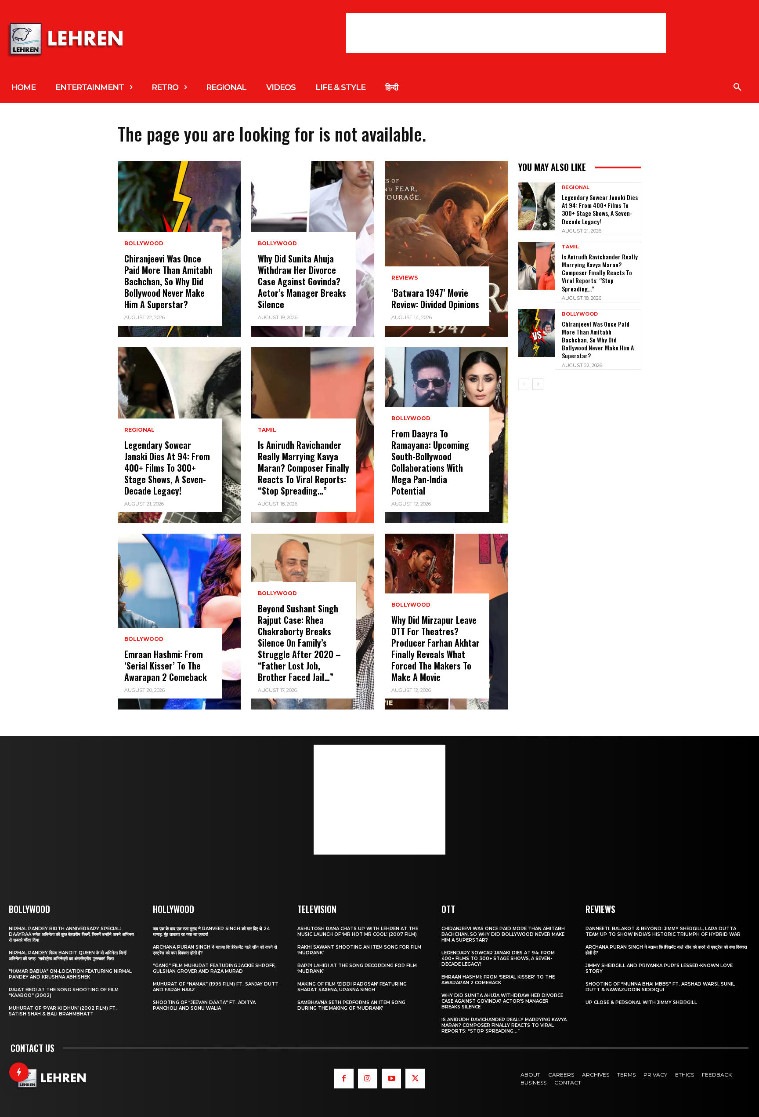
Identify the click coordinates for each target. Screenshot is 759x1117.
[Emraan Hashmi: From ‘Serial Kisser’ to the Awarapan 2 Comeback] (179, 621)
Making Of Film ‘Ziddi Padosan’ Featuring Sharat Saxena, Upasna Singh (352, 987)
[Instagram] (367, 1078)
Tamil (267, 430)
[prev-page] (523, 384)
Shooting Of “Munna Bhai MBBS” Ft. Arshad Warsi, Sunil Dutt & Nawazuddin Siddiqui (660, 987)
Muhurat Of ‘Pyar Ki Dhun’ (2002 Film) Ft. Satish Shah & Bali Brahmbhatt (63, 1011)
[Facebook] (344, 1078)
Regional (139, 430)
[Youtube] (391, 1078)
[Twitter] (415, 1078)
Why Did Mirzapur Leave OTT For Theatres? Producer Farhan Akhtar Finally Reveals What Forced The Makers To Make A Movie (435, 648)
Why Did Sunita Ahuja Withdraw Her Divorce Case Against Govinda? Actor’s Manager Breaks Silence (302, 281)
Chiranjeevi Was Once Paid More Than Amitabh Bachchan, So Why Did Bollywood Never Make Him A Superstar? (168, 281)
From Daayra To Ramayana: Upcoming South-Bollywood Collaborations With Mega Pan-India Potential (430, 462)
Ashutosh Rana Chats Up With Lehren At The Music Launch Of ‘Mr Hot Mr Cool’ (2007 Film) (357, 931)
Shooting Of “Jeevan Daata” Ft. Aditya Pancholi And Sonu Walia (204, 1005)
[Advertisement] (506, 33)
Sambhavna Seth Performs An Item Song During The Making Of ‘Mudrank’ (351, 1005)
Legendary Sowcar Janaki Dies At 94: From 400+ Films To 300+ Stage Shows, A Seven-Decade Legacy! (167, 467)
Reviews (404, 277)
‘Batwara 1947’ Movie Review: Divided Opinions (435, 298)
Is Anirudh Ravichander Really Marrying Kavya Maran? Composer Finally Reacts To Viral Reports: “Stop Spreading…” (303, 467)
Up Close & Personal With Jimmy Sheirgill (641, 1002)
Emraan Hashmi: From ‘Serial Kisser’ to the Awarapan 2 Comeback (165, 666)
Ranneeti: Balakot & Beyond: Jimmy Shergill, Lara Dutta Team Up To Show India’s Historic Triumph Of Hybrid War (663, 931)
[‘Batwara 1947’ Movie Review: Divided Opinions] (446, 249)
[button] (737, 87)
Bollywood (143, 243)
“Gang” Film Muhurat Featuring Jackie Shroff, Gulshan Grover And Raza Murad (214, 968)
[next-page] (537, 384)
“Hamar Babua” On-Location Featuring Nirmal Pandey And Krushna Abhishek (70, 974)
